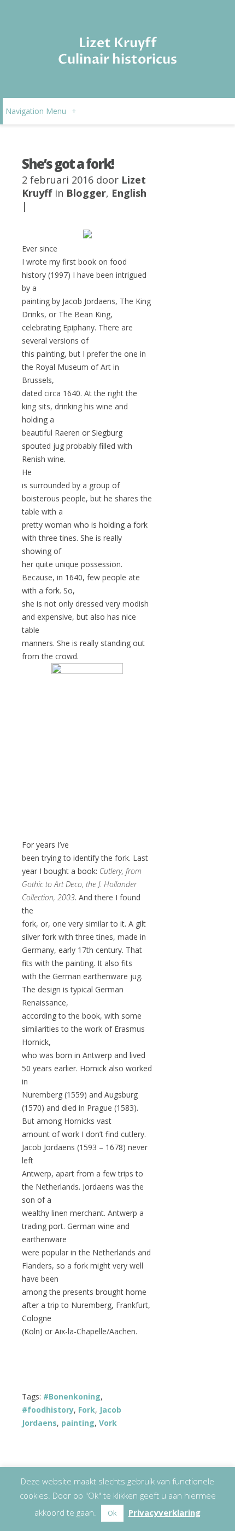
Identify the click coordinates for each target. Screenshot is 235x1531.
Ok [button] (112, 1513)
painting (78, 1423)
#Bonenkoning (72, 1396)
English (128, 192)
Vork (108, 1423)
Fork (86, 1409)
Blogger (86, 192)
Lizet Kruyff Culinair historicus (117, 51)
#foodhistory (48, 1409)
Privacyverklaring (164, 1512)
